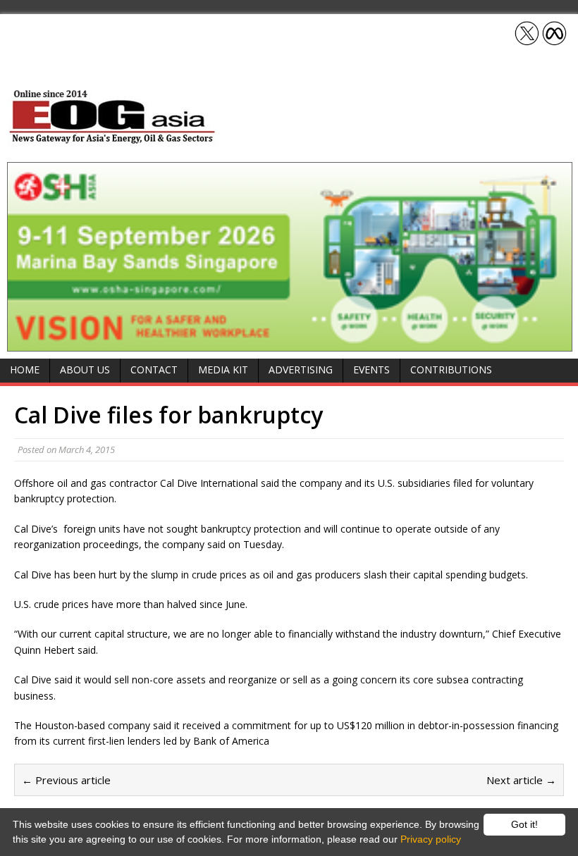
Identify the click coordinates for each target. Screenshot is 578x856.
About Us (85, 369)
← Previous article (66, 780)
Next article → (521, 780)
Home (24, 369)
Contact (154, 369)
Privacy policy (430, 839)
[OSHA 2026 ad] (289, 342)
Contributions (451, 369)
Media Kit (223, 369)
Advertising (301, 369)
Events (371, 369)
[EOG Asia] (113, 140)
